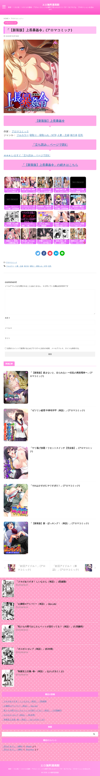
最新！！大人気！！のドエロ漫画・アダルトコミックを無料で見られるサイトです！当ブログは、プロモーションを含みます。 (50, 769)
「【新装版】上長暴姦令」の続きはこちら (50, 165)
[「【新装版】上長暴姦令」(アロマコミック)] (56, 253)
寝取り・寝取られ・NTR (43, 135)
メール (8, 328)
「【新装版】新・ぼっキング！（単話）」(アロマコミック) (59, 523)
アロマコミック (20, 131)
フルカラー (23, 135)
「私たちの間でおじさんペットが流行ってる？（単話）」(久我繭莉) (49, 626)
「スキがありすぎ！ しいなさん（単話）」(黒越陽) (41, 581)
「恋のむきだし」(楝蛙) (12, 746)
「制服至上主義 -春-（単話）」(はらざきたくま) (40, 671)
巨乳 (80, 135)
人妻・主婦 (63, 135)
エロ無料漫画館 (50, 4)
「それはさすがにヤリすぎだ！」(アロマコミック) (55, 485)
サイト (7, 338)
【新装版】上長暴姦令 (50, 121)
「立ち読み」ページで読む (50, 144)
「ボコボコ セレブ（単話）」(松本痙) (34, 649)
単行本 (73, 135)
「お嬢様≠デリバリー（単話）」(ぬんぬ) (36, 604)
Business (30, 749)
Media (29, 746)
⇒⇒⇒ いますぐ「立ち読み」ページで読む (27, 155)
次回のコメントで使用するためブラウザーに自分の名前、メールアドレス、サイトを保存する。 (43, 348)
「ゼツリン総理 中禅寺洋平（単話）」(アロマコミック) (57, 410)
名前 (7, 318)
